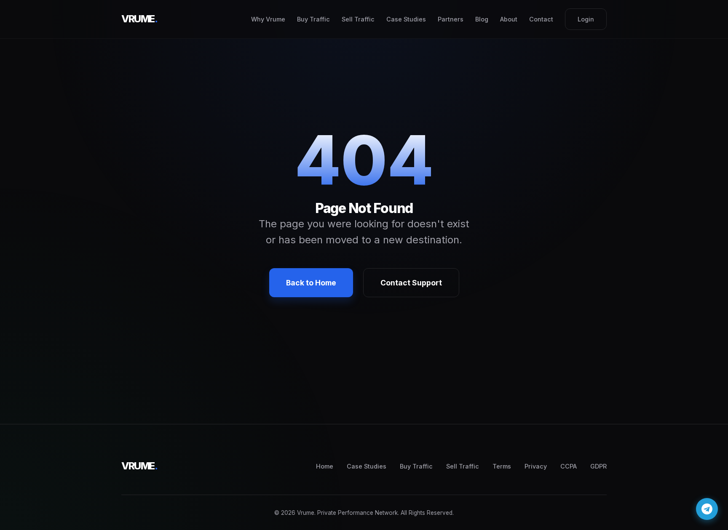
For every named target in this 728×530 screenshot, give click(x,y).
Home (324, 466)
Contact (541, 19)
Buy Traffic (313, 19)
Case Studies (406, 19)
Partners (450, 19)
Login (586, 19)
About (508, 19)
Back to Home (311, 282)
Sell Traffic (358, 19)
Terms (501, 466)
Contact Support (411, 282)
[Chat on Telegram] (707, 509)
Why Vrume (268, 19)
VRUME (139, 19)
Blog (481, 19)
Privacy (536, 466)
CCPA (568, 466)
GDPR (598, 466)
